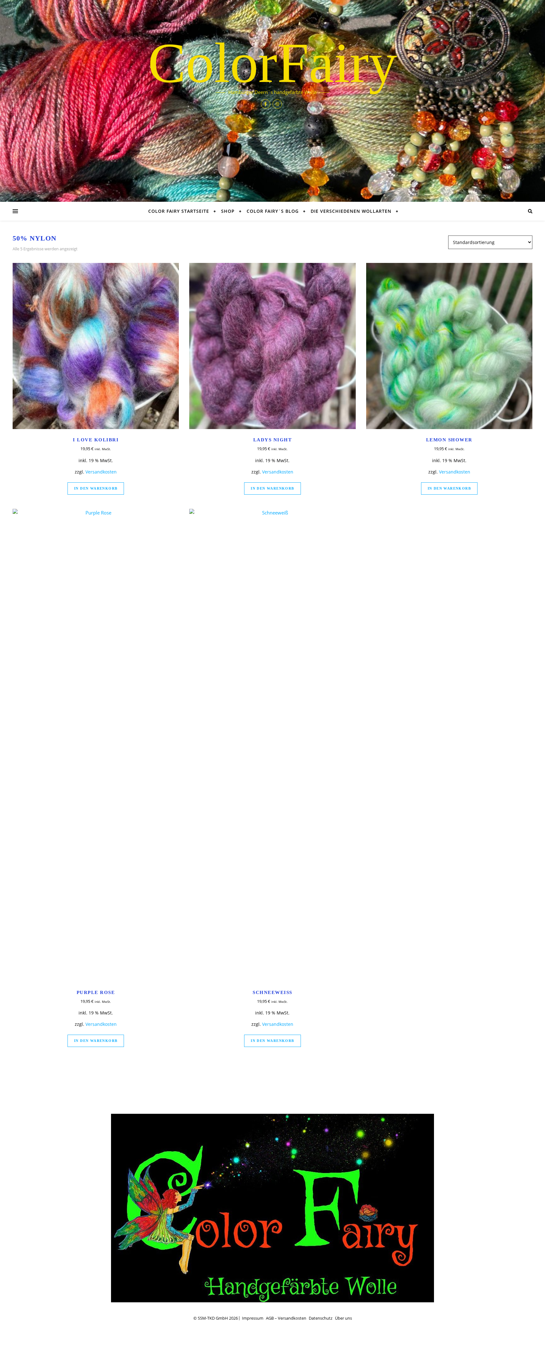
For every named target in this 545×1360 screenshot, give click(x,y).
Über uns (343, 1318)
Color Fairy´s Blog (273, 211)
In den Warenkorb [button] (95, 488)
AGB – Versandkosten (286, 1318)
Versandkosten (101, 472)
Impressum (252, 1318)
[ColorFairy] (272, 1208)
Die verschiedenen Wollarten (351, 211)
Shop (228, 211)
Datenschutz (320, 1318)
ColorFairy (272, 63)
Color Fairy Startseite (178, 211)
